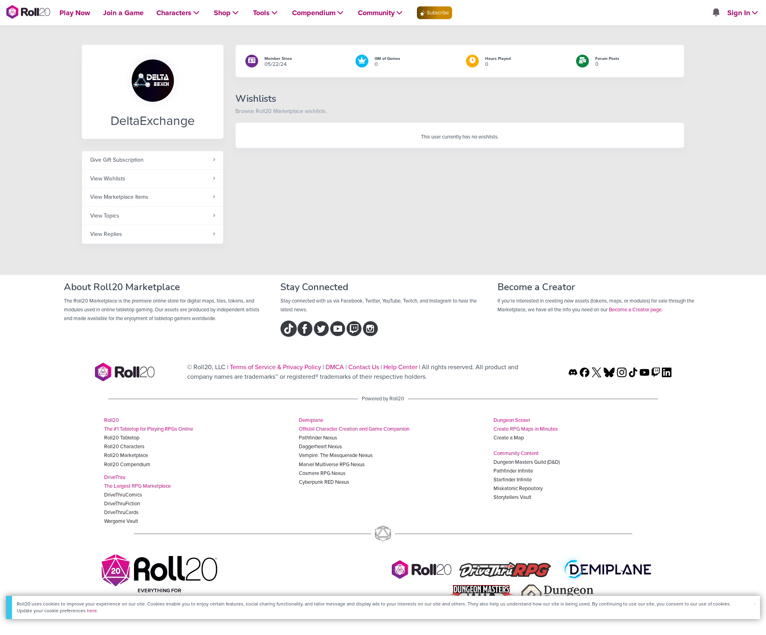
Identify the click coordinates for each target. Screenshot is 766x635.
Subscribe (437, 12)
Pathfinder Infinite (513, 471)
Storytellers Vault (512, 497)
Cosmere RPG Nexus (322, 473)
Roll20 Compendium (127, 464)
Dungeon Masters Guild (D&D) (527, 462)
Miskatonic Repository (518, 488)
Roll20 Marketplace (126, 455)
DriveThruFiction (122, 503)
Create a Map (509, 437)
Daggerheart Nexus (320, 446)
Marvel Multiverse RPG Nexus (332, 464)
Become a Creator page (635, 309)
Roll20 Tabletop (121, 437)
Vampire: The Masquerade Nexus (336, 455)
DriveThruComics (123, 495)
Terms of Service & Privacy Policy (275, 367)
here (92, 610)
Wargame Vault (121, 521)
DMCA (335, 367)
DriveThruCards (121, 512)
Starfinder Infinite (513, 479)
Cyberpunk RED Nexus (324, 482)
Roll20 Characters (124, 446)
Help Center (400, 367)
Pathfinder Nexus (318, 437)
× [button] (755, 604)
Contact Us (363, 367)
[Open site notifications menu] (715, 13)
